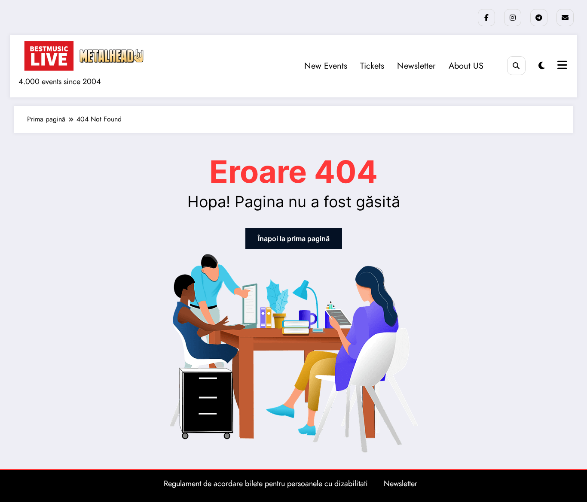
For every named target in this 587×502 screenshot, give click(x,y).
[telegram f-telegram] (538, 17)
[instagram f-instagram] (512, 17)
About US (466, 66)
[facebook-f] (486, 17)
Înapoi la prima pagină (294, 238)
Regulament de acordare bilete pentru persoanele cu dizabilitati (266, 483)
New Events (325, 66)
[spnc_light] (541, 66)
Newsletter (416, 66)
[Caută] (516, 65)
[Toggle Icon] (561, 66)
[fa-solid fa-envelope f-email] (565, 17)
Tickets (372, 66)
